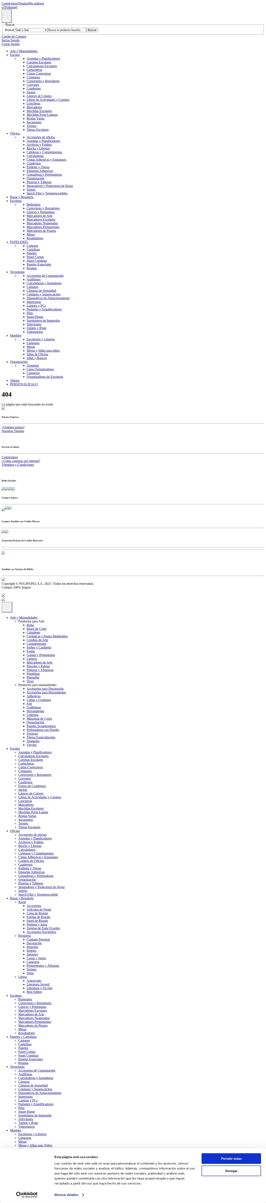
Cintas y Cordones (39, 700)
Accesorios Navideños (41, 932)
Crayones (33, 85)
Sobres (31, 189)
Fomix (31, 651)
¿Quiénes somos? (13, 427)
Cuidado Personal (38, 939)
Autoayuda (34, 980)
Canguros (33, 962)
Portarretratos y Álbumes (43, 965)
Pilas (30, 313)
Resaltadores (35, 238)
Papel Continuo (37, 260)
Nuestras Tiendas (13, 431)
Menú (6, 20)
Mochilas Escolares (39, 111)
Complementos (36, 643)
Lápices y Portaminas (41, 212)
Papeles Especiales (39, 264)
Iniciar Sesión (11, 40)
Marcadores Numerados (42, 223)
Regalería (24, 935)
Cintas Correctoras (39, 73)
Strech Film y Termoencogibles (47, 193)
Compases (33, 77)
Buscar (9, 30)
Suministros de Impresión (43, 320)
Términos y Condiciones (18, 464)
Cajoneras (33, 373)
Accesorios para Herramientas (46, 692)
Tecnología (17, 272)
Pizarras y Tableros (39, 182)
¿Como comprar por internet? (21, 461)
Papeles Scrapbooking (41, 726)
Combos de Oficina (31, 861)
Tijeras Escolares (38, 129)
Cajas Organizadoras (40, 369)
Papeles (32, 253)
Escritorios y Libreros (41, 339)
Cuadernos (34, 88)
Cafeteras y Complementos (44, 152)
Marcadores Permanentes (43, 227)
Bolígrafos (33, 204)
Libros (22, 977)
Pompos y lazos (37, 924)
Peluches (32, 947)
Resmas (32, 268)
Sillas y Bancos (37, 358)
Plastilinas (33, 673)
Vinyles (32, 745)
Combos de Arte (37, 640)
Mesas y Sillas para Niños (35, 1145)
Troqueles (33, 741)
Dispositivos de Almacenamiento (48, 298)
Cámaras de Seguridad (41, 290)
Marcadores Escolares (41, 219)
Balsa (30, 625)
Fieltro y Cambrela (39, 647)
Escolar (15, 55)
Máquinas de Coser (39, 718)
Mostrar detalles (66, 1195)
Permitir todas (231, 1158)
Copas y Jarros (36, 958)
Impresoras (34, 302)
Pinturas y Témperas (40, 670)
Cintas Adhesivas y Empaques (46, 159)
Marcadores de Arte (39, 216)
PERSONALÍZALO (24, 384)
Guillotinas (34, 707)
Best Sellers (34, 992)
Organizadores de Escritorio (45, 376)
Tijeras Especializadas (41, 737)
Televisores (34, 324)
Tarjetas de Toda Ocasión (43, 928)
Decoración (34, 943)
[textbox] (67, 30)
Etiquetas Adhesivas (40, 171)
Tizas (30, 681)
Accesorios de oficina (41, 137)
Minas (31, 234)
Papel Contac (35, 257)
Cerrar (7, 610)
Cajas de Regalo (37, 913)
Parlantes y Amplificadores (44, 309)
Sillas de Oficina (37, 354)
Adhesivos (34, 696)
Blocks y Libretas (38, 148)
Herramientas (35, 711)
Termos (31, 126)
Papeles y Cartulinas (23, 1037)
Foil (29, 703)
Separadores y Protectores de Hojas (50, 186)
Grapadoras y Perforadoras (44, 174)
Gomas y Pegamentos (41, 655)
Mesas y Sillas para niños (43, 350)
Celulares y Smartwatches (43, 294)
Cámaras (32, 287)
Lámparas (33, 343)
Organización (35, 178)
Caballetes (33, 632)
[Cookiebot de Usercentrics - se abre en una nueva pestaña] (27, 1195)
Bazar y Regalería (21, 197)
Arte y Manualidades (23, 51)
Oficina (15, 133)
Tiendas (23, 3)
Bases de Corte (36, 629)
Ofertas (15, 380)
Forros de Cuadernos (32, 786)
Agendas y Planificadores (43, 58)
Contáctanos (10, 3)
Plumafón (33, 677)
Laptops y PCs (36, 305)
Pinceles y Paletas (38, 666)
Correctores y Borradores (43, 81)
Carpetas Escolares (39, 62)
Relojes (31, 950)
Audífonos (34, 279)
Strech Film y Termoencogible (38, 894)
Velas (30, 973)
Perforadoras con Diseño (43, 730)
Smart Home (35, 317)
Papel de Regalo (37, 920)
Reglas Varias (35, 118)
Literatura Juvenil (38, 984)
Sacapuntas (34, 122)
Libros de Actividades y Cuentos (48, 99)
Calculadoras (35, 156)
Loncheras (33, 103)
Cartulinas (33, 249)
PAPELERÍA (19, 242)
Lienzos (32, 658)
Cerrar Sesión (11, 44)
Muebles (15, 335)
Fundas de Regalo (38, 917)
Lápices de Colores (39, 96)
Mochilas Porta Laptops (42, 114)
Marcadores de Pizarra (41, 230)
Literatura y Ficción (39, 988)
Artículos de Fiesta (39, 909)
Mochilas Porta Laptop (33, 812)
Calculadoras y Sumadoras (44, 283)
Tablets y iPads (36, 328)
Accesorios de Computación (45, 275)
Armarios (33, 365)
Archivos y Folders (39, 144)
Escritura (16, 201)
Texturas (32, 733)
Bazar (22, 902)
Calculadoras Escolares (42, 66)
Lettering (32, 715)
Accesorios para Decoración (45, 688)
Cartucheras (34, 70)
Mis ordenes (36, 3)
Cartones (32, 245)
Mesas (31, 347)
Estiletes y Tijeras (38, 167)
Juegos (31, 92)
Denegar (231, 1170)
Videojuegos (35, 332)
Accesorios (34, 906)
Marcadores (34, 107)
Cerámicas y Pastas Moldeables (47, 636)
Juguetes (32, 954)
